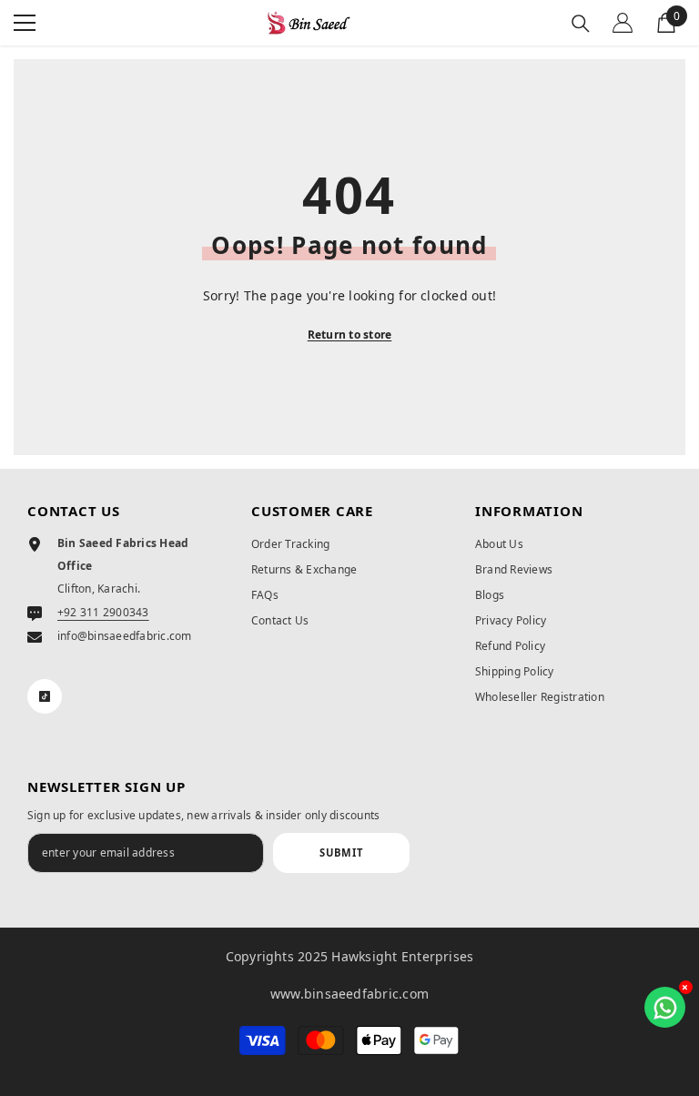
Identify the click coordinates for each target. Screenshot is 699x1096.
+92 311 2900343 (103, 612)
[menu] (24, 23)
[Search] (581, 24)
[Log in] (623, 23)
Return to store (350, 334)
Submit (341, 852)
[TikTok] (44, 696)
